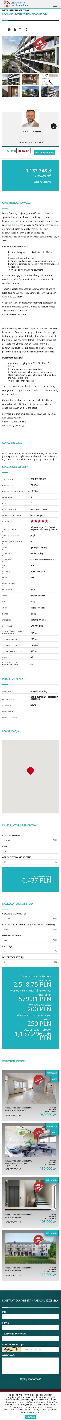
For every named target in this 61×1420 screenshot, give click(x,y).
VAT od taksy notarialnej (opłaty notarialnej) (28, 924)
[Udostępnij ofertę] (26, 29)
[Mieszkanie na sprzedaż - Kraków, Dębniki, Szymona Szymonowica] (30, 1149)
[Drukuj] (9, 29)
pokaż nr (23, 150)
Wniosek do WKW (11, 935)
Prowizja (7, 946)
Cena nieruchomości (14, 913)
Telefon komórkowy (14, 1333)
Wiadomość (8, 1355)
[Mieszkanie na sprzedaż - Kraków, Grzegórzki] (30, 1202)
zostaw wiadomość (44, 152)
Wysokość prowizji (13, 957)
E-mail (5, 1322)
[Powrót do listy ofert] (4, 29)
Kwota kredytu (11, 835)
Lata (4, 846)
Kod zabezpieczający (14, 1344)
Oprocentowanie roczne (16, 857)
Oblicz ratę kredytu (42, 181)
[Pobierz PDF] (14, 29)
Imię (4, 1311)
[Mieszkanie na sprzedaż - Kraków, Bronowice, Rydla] (30, 1095)
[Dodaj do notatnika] (20, 29)
